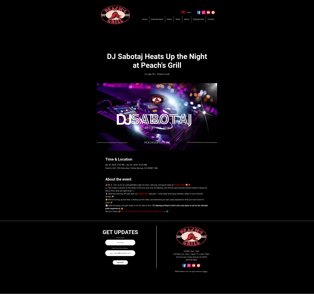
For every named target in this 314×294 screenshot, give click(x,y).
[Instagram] (203, 12)
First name (120, 237)
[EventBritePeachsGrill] (213, 12)
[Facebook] (199, 12)
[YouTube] (208, 12)
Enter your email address (120, 248)
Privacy (205, 271)
